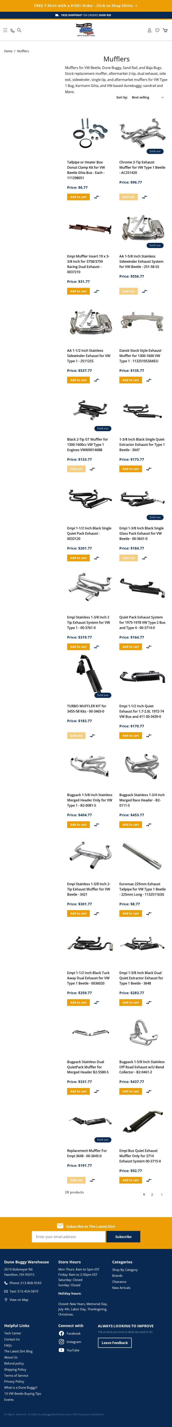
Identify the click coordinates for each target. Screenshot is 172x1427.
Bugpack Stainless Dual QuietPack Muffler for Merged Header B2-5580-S (88, 1067)
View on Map (19, 1300)
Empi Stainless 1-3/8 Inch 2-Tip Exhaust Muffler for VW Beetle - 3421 (88, 889)
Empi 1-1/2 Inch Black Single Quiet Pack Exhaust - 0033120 (89, 533)
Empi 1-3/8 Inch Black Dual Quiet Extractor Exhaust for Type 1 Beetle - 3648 (141, 978)
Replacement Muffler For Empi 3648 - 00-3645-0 (87, 1153)
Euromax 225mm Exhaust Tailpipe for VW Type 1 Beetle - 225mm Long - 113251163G (142, 889)
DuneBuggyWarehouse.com (54, 1414)
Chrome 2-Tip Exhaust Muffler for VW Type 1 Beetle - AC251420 (142, 167)
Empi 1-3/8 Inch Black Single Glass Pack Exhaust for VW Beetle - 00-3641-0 (141, 533)
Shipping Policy (15, 1369)
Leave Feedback (115, 1342)
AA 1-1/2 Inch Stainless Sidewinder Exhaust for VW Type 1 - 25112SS (88, 355)
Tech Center (12, 1333)
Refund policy (14, 1363)
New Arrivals (121, 1288)
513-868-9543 (31, 1283)
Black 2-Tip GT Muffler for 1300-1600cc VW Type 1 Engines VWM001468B (87, 444)
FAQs (8, 1345)
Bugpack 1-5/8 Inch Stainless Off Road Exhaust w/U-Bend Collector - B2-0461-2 (142, 1067)
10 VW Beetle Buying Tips (22, 1393)
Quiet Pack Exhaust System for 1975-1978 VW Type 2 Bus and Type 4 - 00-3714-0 (142, 622)
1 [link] (144, 1194)
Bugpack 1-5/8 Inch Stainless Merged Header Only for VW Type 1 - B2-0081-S (89, 800)
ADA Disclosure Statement (88, 1414)
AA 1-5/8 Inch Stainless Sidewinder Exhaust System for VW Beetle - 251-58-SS (141, 261)
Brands (117, 1275)
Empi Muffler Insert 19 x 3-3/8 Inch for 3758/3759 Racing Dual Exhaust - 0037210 (88, 264)
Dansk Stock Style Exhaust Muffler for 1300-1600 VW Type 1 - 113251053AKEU (140, 355)
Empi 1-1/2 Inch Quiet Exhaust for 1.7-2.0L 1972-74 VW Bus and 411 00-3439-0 (141, 711)
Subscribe (123, 1236)
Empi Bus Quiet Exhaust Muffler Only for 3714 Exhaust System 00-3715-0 (140, 1155)
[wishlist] (157, 30)
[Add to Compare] (96, 197)
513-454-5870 (27, 1291)
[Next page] (161, 1194)
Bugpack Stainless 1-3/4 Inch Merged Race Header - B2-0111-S (142, 800)
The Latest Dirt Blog (18, 1351)
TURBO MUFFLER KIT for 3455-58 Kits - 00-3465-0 (86, 709)
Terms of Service (16, 1375)
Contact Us (12, 1339)
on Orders (86, 15)
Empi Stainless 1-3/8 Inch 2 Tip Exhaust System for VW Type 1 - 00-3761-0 (88, 622)
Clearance (119, 1282)
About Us (10, 1357)
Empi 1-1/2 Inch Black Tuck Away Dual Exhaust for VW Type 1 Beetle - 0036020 (88, 978)
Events (9, 1399)
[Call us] (12, 30)
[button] (5, 30)
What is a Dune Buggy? (20, 1387)
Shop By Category (125, 1270)
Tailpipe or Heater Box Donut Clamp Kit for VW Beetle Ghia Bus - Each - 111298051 (86, 170)
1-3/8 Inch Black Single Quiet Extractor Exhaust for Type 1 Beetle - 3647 (142, 444)
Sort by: (122, 97)
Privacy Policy (14, 1381)
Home (8, 51)
